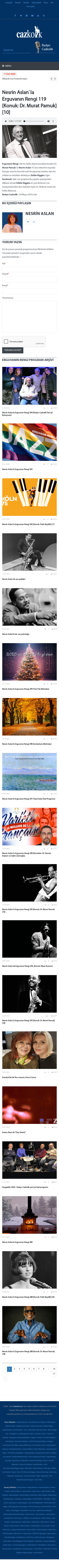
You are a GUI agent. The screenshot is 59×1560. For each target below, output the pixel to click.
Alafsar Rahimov (32, 1487)
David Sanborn (22, 1503)
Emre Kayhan (23, 1507)
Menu (8, 66)
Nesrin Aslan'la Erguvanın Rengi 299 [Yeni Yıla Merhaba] (25, 689)
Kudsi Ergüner (35, 1526)
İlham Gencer (30, 1514)
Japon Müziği (51, 1457)
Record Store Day (42, 1472)
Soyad (5, 274)
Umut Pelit (47, 1549)
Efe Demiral (48, 1503)
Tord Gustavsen (28, 1549)
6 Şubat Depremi (22, 1422)
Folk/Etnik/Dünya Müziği (38, 1441)
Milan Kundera (42, 1530)
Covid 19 (50, 1434)
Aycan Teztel (27, 1491)
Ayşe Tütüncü (46, 1491)
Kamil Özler (36, 1522)
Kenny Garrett (14, 1526)
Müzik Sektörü (38, 1468)
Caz (7, 1434)
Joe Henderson (35, 1518)
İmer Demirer (40, 1514)
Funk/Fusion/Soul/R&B (10, 1445)
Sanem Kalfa (7, 1541)
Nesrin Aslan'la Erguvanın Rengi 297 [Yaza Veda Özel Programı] (28, 799)
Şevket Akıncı (7, 1545)
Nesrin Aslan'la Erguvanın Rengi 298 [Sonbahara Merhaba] (26, 744)
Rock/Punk (53, 1472)
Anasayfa (8, 3)
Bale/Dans (32, 1430)
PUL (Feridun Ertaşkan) (28, 1472)
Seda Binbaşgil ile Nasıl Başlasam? (23, 1541)
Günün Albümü (28, 1449)
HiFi (52, 3)
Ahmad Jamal (21, 1487)
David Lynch (13, 1503)
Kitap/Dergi (15, 1461)
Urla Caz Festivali (29, 1476)
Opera (14, 1472)
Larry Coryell (46, 1526)
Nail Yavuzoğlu (7, 1533)
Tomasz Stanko (7, 1549)
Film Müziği (9, 1441)
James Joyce (18, 1518)
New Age (47, 1468)
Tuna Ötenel (38, 1549)
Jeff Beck (26, 1518)
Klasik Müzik (36, 3)
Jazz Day (7, 1461)
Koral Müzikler (38, 1464)
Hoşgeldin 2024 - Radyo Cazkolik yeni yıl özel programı (25, 1187)
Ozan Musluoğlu (9, 1537)
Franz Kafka (24, 1510)
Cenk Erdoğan (27, 1499)
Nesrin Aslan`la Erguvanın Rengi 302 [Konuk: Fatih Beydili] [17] (28, 524)
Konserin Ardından (26, 1464)
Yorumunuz (7, 298)
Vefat (38, 1476)
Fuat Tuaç (32, 1510)
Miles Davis (52, 1530)
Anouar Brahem (44, 1487)
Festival (39, 1438)
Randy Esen (50, 1537)
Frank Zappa (15, 1510)
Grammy (5, 1449)
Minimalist (28, 1468)
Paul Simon (30, 1537)
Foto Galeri (30, 7)
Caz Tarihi (38, 1434)
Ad (4, 264)
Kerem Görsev (25, 1526)
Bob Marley (52, 1495)
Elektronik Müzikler (23, 1438)
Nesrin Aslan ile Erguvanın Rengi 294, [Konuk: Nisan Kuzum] (27, 966)
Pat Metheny (20, 1537)
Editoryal (13, 1438)
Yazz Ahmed (38, 1553)
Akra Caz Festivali (36, 1426)
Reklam (18, 3)
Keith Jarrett (45, 1522)
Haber (5, 1453)
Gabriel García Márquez (44, 1510)
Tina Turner (51, 1545)
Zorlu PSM (38, 1480)
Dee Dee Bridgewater (36, 1503)
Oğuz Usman (51, 1533)
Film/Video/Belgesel (21, 1441)
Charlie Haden (37, 1499)
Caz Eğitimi (13, 1434)
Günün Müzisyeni (39, 1449)
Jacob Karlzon (8, 1518)
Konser (45, 1461)
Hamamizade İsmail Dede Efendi (13, 1514)
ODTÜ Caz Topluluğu (39, 1533)
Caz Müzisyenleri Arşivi (25, 1434)
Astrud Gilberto (16, 1491)
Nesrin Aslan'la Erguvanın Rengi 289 (17, 1242)
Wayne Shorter (28, 1553)
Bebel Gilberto (25, 1495)
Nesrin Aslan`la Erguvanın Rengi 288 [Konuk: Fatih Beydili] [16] (28, 1297)
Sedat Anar (38, 1541)
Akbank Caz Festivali (23, 1426)
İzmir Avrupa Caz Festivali (37, 1457)
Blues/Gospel (52, 1430)
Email (5, 285)
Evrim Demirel (46, 1507)
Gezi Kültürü (37, 1445)
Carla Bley (18, 1499)
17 (54, 1374)
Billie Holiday (42, 1495)
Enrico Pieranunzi (35, 1507)
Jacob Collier (50, 1514)
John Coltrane (46, 1518)
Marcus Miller (31, 1530)
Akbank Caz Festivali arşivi (14, 79)
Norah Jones (27, 1533)
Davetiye (5, 1438)
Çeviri (44, 1434)
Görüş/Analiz (51, 1445)
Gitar (43, 1445)
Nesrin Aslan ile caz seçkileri (13, 579)
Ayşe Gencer (36, 1491)
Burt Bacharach (8, 1499)
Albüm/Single (48, 1426)
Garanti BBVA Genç (25, 1445)
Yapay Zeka (44, 1476)
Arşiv (25, 1430)
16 (54, 1369)
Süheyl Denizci (32, 1545)
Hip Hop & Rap (29, 1453)
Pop (18, 1472)
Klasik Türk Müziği (36, 1461)
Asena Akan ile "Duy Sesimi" (14, 1132)
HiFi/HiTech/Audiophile (15, 1453)
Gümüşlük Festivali (15, 1449)
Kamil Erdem (26, 1522)
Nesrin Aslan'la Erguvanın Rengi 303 (17, 469)
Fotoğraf (50, 1441)
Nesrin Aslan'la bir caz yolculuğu (15, 634)
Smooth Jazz (19, 1476)
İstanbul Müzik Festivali (19, 1457)
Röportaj (10, 1476)
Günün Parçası (51, 1449)
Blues (46, 3)
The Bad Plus (42, 1545)
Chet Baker (47, 1499)
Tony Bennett (17, 1549)
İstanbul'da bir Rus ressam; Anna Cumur (19, 1077)
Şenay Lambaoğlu (49, 1541)
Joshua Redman (16, 1522)
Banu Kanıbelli (14, 1495)
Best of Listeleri (42, 1430)
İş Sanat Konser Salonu (42, 1453)
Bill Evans (34, 1495)
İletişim (26, 3)
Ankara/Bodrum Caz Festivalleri (12, 1430)
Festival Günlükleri (49, 1438)
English (33, 1438)
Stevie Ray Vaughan (19, 1545)
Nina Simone (18, 1533)
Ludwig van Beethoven (18, 1530)
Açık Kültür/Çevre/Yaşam (37, 1422)
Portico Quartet (40, 1537)
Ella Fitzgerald (13, 1507)
